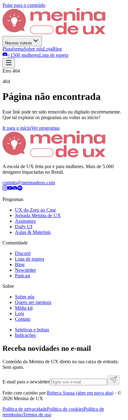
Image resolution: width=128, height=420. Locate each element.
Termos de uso (37, 414)
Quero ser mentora (33, 302)
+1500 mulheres (23, 55)
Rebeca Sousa (80, 392)
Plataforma (13, 48)
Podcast (22, 275)
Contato (22, 319)
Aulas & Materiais (33, 232)
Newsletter (25, 270)
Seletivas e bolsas (32, 329)
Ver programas (45, 128)
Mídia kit (24, 308)
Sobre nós (33, 48)
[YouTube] (9, 188)
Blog (57, 48)
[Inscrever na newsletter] (113, 380)
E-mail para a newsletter (26, 381)
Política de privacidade (24, 409)
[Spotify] (19, 188)
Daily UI (23, 226)
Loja (47, 48)
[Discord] (14, 188)
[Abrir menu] (8, 63)
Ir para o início (16, 128)
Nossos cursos (18, 43)
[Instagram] (4, 188)
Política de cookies (65, 409)
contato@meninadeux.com (28, 182)
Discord (22, 253)
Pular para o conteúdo (23, 5)
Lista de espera (53, 55)
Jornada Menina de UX (38, 215)
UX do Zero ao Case (35, 209)
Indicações (25, 335)
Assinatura (25, 221)
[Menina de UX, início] (54, 33)
